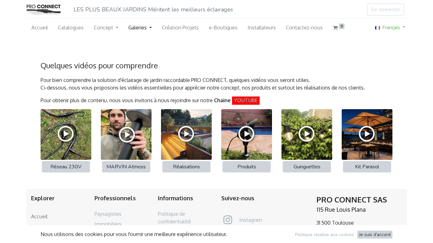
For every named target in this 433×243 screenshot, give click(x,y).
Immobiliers (108, 224)
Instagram (250, 220)
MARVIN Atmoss (126, 166)
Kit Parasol (367, 166)
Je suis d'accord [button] (375, 235)
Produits (246, 166)
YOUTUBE (246, 100)
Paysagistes (107, 214)
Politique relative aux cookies (324, 235)
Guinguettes (307, 166)
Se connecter (385, 9)
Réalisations (186, 166)
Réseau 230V (65, 166)
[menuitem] (39, 27)
